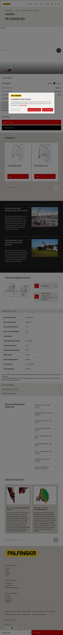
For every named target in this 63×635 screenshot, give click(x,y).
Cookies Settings (15, 109)
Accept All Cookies (47, 109)
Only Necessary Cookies (34, 109)
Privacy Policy (23, 105)
